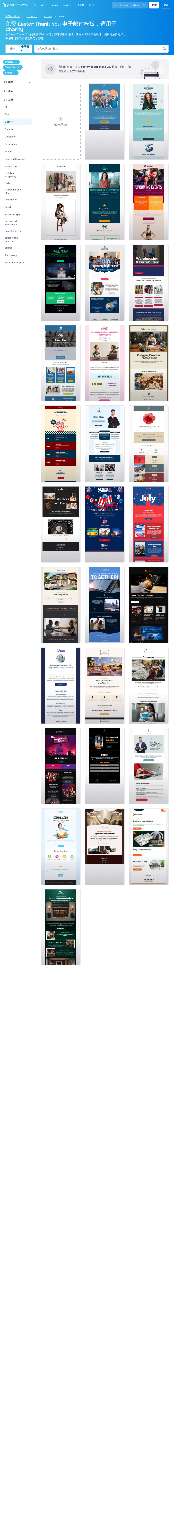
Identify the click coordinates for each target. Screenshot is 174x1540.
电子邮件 (25, 48)
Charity (48, 16)
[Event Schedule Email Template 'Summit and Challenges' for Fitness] (149, 202)
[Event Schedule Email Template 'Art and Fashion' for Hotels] (61, 927)
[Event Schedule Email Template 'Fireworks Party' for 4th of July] (149, 524)
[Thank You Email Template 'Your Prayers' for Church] (105, 846)
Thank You (32, 16)
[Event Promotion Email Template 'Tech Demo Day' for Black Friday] (61, 282)
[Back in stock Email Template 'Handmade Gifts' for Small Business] (149, 363)
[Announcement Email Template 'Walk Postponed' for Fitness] (105, 121)
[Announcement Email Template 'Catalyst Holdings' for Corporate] (105, 202)
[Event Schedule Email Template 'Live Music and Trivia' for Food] (61, 443)
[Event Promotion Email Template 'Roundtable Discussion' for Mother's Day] (105, 363)
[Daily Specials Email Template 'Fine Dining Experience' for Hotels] (105, 685)
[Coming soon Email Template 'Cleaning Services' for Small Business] (61, 846)
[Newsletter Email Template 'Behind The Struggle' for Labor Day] (61, 363)
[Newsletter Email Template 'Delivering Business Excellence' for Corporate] (105, 443)
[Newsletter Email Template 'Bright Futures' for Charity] (105, 282)
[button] (29, 82)
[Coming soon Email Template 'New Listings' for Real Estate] (61, 605)
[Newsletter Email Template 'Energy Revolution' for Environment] (105, 605)
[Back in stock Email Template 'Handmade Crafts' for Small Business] (61, 524)
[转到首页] (14, 5)
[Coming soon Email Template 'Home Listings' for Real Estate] (149, 846)
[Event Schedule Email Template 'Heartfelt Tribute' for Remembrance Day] (149, 443)
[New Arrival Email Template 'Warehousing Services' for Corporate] (149, 282)
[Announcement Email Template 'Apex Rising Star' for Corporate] (61, 685)
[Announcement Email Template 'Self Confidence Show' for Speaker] (105, 766)
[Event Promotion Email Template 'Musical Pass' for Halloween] (61, 766)
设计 (12, 48)
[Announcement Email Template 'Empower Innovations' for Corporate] (149, 121)
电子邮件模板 (12, 16)
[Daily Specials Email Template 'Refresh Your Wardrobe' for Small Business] (61, 202)
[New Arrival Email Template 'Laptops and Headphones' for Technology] (149, 605)
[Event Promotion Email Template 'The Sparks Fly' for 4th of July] (105, 524)
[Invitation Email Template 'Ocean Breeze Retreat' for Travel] (149, 685)
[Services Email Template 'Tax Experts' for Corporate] (149, 766)
